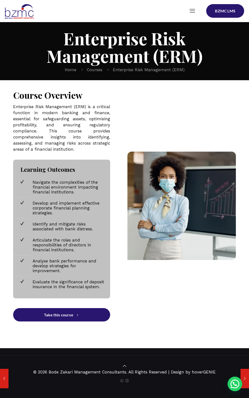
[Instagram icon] (127, 381)
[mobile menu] (192, 11)
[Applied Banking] (244, 378)
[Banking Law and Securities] (4, 378)
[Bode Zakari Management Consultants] (19, 11)
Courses (94, 69)
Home (70, 69)
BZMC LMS (225, 11)
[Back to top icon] (125, 365)
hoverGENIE (204, 372)
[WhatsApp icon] (122, 381)
